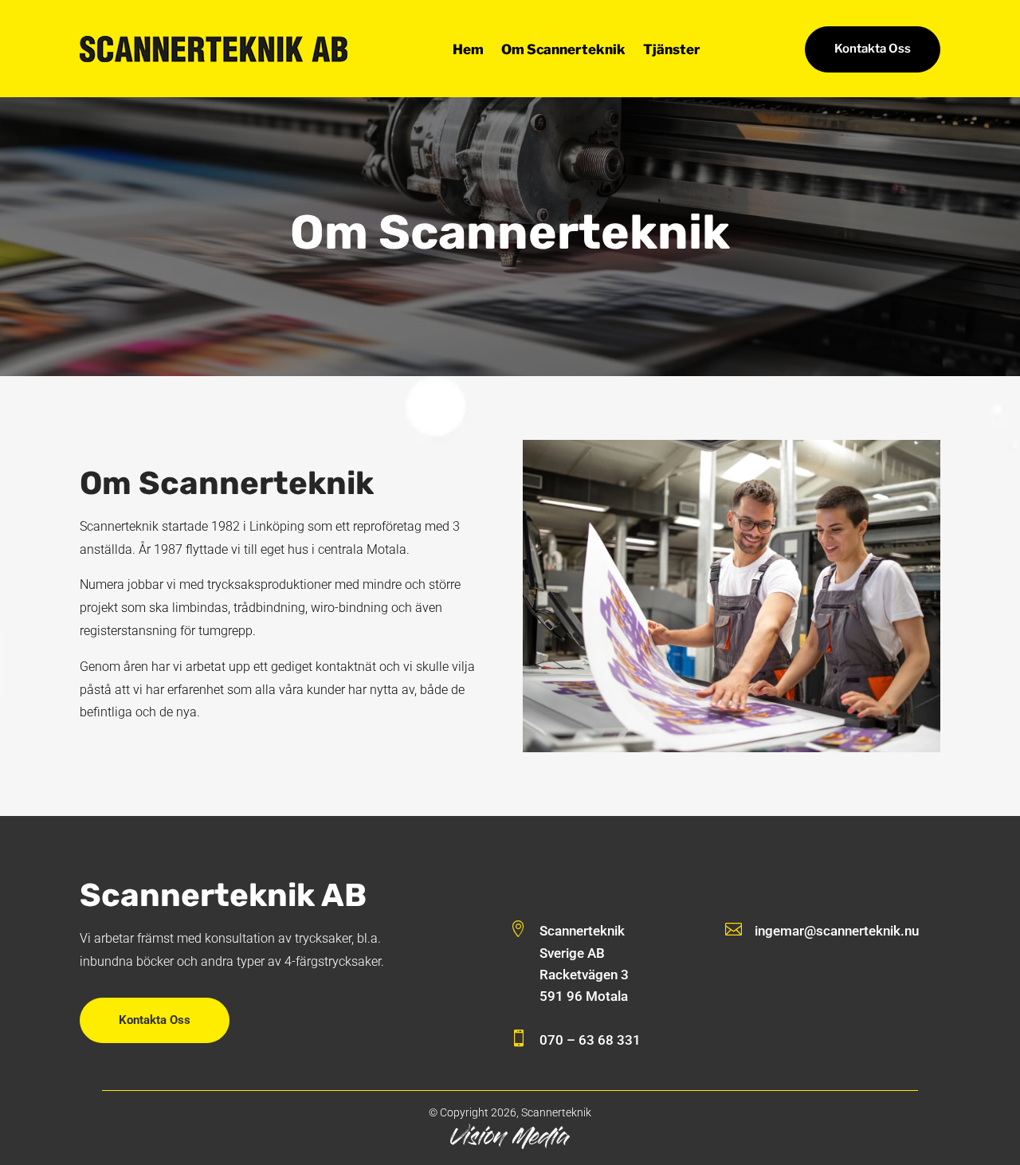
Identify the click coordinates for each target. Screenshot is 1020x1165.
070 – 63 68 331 (590, 1040)
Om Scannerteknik (563, 50)
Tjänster (671, 50)
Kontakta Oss (872, 48)
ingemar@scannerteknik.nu (837, 931)
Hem (468, 50)
